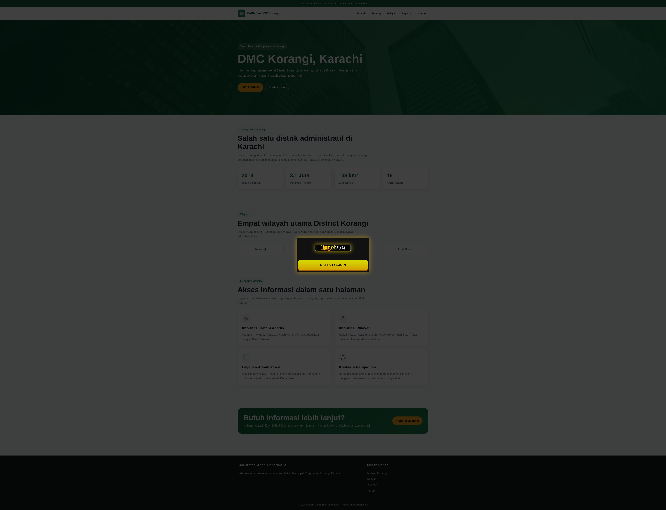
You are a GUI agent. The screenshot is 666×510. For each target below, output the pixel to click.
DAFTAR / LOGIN (333, 265)
